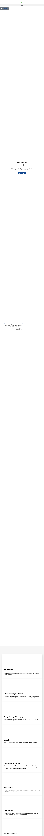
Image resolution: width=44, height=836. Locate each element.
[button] (22, 5)
